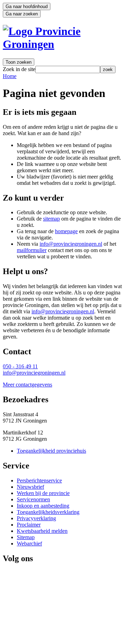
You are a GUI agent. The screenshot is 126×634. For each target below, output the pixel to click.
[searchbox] (67, 69)
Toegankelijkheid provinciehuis (51, 451)
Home (9, 76)
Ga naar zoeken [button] (22, 13)
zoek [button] (108, 69)
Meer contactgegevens (27, 385)
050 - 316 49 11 (20, 366)
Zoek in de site (19, 69)
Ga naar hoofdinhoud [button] (27, 6)
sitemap (51, 219)
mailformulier (32, 250)
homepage (66, 231)
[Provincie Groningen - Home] (63, 44)
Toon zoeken (18, 62)
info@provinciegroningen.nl (71, 244)
